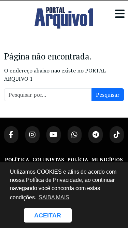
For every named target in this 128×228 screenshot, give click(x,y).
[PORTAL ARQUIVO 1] (64, 18)
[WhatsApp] (75, 134)
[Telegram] (95, 134)
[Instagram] (32, 134)
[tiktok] (117, 134)
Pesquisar (107, 94)
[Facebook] (11, 134)
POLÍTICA (17, 159)
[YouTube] (53, 134)
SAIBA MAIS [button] (54, 197)
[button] (15, 215)
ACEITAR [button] (47, 215)
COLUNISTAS (48, 159)
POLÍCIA (78, 159)
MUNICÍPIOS (107, 159)
